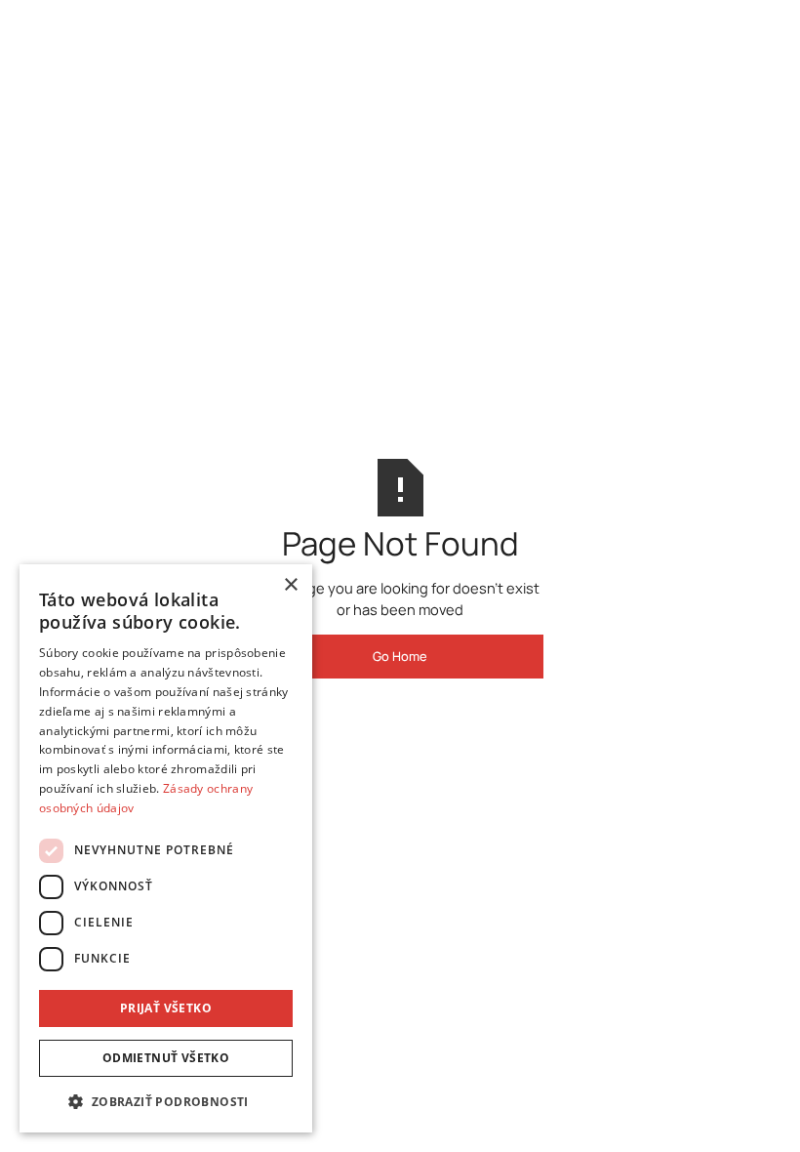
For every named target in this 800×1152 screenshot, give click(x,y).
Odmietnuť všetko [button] (165, 1057)
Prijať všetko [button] (166, 1008)
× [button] (290, 585)
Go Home (400, 656)
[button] (166, 1101)
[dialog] (166, 848)
